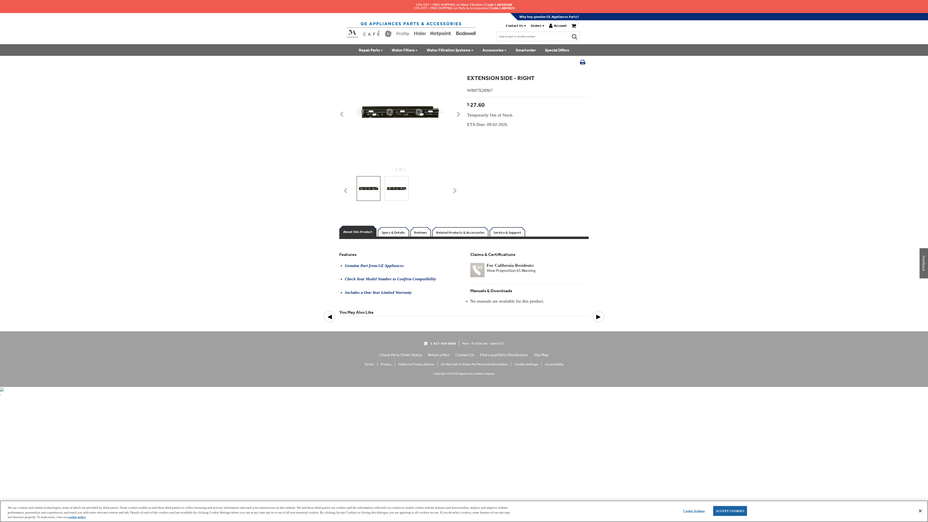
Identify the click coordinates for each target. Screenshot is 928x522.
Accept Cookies (730, 511)
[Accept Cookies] (920, 511)
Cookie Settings (694, 511)
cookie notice (77, 517)
